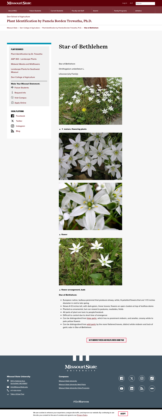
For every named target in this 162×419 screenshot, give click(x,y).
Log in (124, 3)
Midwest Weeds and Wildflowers (25, 64)
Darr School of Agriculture (18, 16)
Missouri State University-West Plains (72, 384)
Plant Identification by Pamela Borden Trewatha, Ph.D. (49, 21)
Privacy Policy (82, 415)
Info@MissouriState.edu (19, 387)
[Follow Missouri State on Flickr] (152, 388)
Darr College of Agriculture (23, 77)
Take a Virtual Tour (17, 394)
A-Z (131, 3)
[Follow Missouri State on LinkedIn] (132, 388)
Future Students (35, 11)
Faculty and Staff (78, 11)
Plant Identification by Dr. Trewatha (26, 54)
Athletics (138, 11)
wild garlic (91, 324)
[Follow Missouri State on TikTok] (152, 378)
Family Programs (120, 11)
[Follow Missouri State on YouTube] (122, 388)
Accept (123, 414)
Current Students (57, 11)
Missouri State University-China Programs (74, 388)
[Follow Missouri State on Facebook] (122, 378)
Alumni (95, 11)
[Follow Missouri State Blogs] (142, 388)
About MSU (12, 11)
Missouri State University (68, 381)
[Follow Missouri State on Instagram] (142, 378)
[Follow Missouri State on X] (132, 378)
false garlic (92, 318)
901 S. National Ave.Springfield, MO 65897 (19, 382)
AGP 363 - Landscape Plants (23, 59)
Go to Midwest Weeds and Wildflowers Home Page (106, 340)
